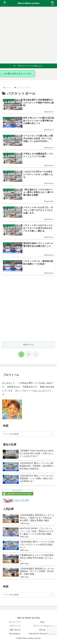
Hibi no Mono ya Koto (28, 3)
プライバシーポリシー (42, 626)
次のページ (28, 344)
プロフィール (14, 626)
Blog (42, 622)
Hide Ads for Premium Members (42, 633)
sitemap (42, 630)
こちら (40, 391)
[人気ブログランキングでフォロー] (17, 492)
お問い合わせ (14, 630)
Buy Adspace (14, 633)
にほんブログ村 (21, 500)
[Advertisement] (28, 35)
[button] (52, 433)
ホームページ (14, 622)
